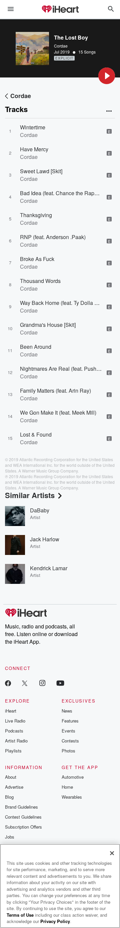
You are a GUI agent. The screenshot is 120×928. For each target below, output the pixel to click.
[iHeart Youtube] (60, 683)
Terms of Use (20, 915)
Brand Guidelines (21, 807)
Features (70, 721)
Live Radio (15, 721)
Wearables (72, 797)
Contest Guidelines (23, 817)
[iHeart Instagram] (42, 683)
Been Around (35, 346)
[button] (106, 75)
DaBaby (39, 510)
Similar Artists (30, 495)
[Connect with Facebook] (8, 683)
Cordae (61, 46)
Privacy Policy (55, 921)
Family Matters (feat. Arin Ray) (55, 390)
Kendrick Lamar (48, 568)
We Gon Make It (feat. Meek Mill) (58, 412)
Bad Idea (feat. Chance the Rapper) (62, 193)
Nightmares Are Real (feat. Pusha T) (63, 368)
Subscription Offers (23, 827)
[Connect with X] (24, 683)
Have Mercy (34, 149)
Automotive (73, 777)
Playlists (13, 750)
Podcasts (14, 731)
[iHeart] (60, 9)
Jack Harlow (44, 539)
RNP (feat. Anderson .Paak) (53, 237)
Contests (70, 740)
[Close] (112, 853)
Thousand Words (40, 281)
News (67, 711)
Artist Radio (16, 740)
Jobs (9, 837)
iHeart (10, 711)
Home (67, 787)
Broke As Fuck (37, 259)
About (10, 777)
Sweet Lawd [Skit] (41, 171)
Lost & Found (36, 434)
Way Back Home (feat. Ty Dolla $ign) (63, 303)
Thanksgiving (36, 215)
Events (68, 731)
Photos (68, 750)
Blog (9, 797)
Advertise (14, 787)
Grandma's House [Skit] (48, 325)
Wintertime (32, 127)
